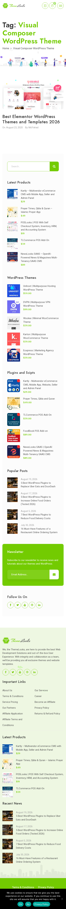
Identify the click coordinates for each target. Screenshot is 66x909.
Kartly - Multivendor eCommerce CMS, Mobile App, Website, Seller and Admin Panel (40, 385)
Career (38, 696)
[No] (62, 898)
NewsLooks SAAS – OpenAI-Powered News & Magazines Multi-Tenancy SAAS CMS (39, 257)
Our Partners (9, 707)
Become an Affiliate (45, 702)
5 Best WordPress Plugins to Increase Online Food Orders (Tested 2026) (36, 500)
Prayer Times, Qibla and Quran (39, 398)
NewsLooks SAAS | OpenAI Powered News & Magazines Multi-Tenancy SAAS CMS (38, 451)
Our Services (41, 690)
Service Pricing (10, 702)
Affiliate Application (12, 713)
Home (5, 48)
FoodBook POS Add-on (35, 430)
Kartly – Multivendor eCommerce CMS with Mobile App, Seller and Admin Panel (38, 194)
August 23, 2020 (14, 127)
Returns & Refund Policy (47, 713)
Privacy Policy (42, 707)
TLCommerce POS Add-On (35, 240)
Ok (20, 904)
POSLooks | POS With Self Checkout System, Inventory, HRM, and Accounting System (39, 226)
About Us (7, 690)
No (28, 904)
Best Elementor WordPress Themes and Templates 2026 (31, 119)
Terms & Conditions (12, 696)
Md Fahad (33, 127)
